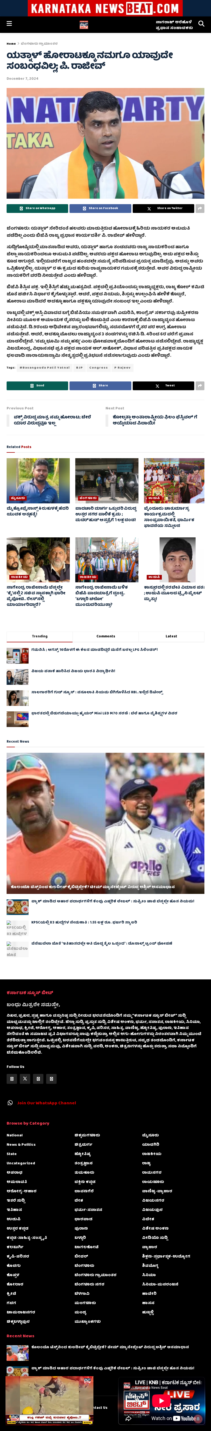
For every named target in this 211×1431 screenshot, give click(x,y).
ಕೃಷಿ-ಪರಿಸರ (18, 1256)
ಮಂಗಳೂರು (85, 1303)
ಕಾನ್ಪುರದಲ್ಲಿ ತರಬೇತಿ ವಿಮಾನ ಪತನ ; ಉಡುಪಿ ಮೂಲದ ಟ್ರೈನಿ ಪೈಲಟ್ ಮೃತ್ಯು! (175, 593)
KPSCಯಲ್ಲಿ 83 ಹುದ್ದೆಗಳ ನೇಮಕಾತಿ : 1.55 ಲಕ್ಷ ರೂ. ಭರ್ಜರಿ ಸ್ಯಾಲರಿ (84, 923)
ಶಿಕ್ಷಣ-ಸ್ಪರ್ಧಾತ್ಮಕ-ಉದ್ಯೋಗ (166, 1256)
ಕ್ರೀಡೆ (11, 1294)
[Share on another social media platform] (200, 208)
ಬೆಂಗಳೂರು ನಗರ (89, 1284)
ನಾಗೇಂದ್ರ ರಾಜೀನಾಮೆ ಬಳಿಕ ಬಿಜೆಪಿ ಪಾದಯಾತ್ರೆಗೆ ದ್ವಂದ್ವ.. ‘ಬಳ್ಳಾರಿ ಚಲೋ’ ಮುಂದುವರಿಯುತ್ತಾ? (101, 596)
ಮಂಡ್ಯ (80, 1312)
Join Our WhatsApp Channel (46, 1103)
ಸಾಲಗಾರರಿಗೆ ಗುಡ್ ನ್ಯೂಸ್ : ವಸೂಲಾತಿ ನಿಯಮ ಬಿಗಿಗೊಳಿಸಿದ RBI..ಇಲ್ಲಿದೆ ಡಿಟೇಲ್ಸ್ (97, 692)
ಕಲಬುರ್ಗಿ (15, 1247)
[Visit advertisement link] (105, 8)
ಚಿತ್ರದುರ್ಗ (83, 1145)
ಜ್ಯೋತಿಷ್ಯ (82, 1154)
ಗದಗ (11, 1303)
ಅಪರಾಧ (15, 1173)
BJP (79, 368)
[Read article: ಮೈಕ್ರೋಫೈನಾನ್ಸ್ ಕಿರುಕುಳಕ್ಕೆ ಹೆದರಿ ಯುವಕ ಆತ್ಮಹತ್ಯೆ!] (38, 480)
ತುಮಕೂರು (84, 1173)
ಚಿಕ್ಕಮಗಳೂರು (87, 1135)
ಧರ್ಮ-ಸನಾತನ (88, 1210)
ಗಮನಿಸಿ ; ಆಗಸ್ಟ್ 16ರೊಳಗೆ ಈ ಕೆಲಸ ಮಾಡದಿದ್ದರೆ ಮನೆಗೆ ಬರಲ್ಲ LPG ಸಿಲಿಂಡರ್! (94, 650)
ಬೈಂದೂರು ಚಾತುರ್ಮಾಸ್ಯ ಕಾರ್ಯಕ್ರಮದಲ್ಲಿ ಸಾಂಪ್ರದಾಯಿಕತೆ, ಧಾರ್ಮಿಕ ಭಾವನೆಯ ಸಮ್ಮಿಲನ (169, 517)
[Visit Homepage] (83, 24)
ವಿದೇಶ (148, 1219)
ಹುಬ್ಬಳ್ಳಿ (148, 1312)
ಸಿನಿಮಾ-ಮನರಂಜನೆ (160, 1284)
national (15, 1135)
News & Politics (21, 1145)
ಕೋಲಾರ (15, 1284)
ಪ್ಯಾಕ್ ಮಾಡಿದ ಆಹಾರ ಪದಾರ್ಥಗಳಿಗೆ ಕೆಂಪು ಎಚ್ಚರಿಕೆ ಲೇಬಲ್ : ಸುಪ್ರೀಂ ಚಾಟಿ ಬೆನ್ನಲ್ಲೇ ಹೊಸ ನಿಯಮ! (112, 902)
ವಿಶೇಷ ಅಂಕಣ (155, 1228)
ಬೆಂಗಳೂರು (88, 498)
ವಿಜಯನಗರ (153, 1201)
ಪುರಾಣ (81, 1228)
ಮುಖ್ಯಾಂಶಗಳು (87, 1322)
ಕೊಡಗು (14, 1266)
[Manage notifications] (198, 1419)
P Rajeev (122, 368)
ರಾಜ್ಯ (146, 1163)
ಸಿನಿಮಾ (149, 1275)
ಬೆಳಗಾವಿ (82, 1294)
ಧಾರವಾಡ (83, 1219)
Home (11, 44)
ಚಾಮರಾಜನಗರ (21, 1312)
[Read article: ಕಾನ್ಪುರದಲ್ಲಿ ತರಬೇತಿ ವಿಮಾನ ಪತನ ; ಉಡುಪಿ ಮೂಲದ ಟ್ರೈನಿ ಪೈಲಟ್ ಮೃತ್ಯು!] (175, 559)
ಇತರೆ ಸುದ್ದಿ (16, 1201)
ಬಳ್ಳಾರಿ (80, 1238)
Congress (98, 368)
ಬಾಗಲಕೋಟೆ (86, 1247)
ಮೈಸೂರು (18, 498)
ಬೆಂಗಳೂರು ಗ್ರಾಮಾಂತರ (39, 44)
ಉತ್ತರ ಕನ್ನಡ (18, 1228)
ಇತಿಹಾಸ (14, 1210)
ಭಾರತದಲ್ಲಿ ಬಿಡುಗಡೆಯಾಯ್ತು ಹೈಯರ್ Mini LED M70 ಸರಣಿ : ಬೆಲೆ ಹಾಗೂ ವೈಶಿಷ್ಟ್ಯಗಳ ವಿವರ (104, 714)
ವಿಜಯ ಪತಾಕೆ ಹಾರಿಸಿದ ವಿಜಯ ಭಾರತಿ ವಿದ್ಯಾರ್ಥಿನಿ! (73, 671)
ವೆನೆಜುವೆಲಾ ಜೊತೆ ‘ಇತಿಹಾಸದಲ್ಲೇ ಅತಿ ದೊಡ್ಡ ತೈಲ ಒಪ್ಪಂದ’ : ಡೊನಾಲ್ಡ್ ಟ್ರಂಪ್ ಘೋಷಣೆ (101, 944)
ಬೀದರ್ (81, 1256)
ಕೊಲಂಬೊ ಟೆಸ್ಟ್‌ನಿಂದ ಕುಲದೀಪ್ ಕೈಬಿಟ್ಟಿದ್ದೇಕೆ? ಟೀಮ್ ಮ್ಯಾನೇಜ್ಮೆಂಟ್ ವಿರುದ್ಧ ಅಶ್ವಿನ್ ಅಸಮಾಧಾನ (92, 887)
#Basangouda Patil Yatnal (45, 368)
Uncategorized (21, 1163)
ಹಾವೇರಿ (149, 1294)
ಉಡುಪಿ (154, 498)
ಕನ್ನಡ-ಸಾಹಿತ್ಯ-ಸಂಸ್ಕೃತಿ (27, 1238)
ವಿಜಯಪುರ (152, 1210)
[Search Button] (201, 24)
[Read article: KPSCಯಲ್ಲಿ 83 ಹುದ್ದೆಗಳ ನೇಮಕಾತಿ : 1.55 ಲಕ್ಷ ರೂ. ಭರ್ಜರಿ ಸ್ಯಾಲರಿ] (18, 928)
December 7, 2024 (22, 79)
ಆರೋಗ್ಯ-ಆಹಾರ (22, 1191)
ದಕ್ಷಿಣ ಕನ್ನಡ (85, 1182)
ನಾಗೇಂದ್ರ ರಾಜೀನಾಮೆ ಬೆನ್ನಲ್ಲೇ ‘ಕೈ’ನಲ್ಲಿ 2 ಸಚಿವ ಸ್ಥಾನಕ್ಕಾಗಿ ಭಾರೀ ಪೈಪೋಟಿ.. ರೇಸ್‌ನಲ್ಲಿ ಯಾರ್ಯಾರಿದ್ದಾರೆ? (36, 596)
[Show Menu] (9, 24)
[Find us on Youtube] (51, 1079)
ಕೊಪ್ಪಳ (13, 1275)
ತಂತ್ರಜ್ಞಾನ (83, 1163)
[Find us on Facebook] (12, 1079)
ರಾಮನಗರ (152, 1173)
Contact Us (97, 1408)
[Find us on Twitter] (25, 1079)
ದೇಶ (78, 1201)
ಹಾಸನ (148, 1303)
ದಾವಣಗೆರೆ (84, 1191)
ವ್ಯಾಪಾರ (149, 1247)
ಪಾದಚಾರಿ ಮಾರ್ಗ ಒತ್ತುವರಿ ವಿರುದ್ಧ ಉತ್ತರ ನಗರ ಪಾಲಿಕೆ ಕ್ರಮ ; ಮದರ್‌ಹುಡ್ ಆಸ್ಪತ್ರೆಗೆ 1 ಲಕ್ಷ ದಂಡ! (105, 514)
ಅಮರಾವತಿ (17, 1182)
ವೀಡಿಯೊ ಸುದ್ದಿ (155, 1238)
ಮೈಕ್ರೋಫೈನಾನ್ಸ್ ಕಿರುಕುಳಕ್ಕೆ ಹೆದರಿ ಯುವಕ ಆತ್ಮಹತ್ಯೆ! (38, 511)
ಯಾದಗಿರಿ (150, 1145)
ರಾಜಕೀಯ (19, 577)
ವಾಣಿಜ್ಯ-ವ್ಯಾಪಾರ (157, 1191)
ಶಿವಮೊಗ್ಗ (150, 1266)
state (12, 1154)
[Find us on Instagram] (38, 1079)
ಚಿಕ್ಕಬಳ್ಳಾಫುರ (18, 1322)
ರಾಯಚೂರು (153, 1182)
